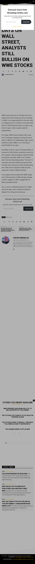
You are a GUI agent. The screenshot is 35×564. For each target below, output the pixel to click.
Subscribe (26, 22)
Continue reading (17, 26)
